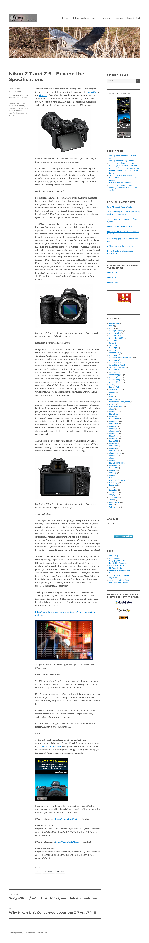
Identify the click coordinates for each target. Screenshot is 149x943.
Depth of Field (114, 387)
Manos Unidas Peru (116, 566)
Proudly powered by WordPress (35, 933)
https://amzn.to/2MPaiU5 (67, 819)
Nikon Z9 (112, 473)
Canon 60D (113, 341)
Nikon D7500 (114, 439)
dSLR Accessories (115, 390)
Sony (111, 488)
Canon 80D (113, 355)
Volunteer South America (118, 583)
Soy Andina (113, 578)
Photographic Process (117, 480)
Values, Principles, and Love (119, 580)
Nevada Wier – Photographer (120, 570)
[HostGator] (123, 602)
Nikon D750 (113, 436)
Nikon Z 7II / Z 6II (116, 463)
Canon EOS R (114, 360)
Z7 (15, 115)
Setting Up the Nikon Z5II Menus (121, 161)
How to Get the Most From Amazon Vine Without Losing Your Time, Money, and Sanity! (124, 170)
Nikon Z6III (113, 468)
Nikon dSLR (113, 451)
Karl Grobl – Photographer (119, 563)
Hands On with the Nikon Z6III (120, 183)
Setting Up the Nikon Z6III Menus (121, 175)
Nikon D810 (113, 443)
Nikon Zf (112, 475)
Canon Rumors (114, 558)
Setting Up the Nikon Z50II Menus (122, 163)
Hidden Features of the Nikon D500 (120, 246)
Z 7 (10, 115)
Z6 (13, 115)
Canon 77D (113, 348)
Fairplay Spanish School (118, 561)
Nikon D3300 (114, 412)
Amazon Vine (114, 323)
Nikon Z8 (112, 470)
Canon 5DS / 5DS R (116, 338)
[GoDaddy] (123, 610)
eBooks (112, 392)
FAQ (110, 394)
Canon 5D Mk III (115, 336)
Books (111, 326)
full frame (12, 106)
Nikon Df (112, 448)
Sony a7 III (113, 490)
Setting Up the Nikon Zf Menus (120, 185)
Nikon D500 (113, 414)
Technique (113, 497)
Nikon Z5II (113, 465)
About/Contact (133, 18)
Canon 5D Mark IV (116, 331)
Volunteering (114, 507)
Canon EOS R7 (114, 370)
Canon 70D (113, 345)
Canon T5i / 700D (115, 382)
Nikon (11, 97)
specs (22, 113)
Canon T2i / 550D (115, 375)
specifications (14, 113)
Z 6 (26, 113)
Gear (94, 18)
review (19, 111)
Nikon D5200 (114, 419)
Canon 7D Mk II (115, 353)
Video (111, 505)
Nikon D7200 (114, 434)
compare (12, 103)
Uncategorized (114, 502)
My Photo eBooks (115, 568)
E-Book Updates (81, 18)
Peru (111, 478)
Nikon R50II (113, 456)
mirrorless (20, 106)
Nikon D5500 (114, 421)
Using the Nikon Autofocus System (120, 227)
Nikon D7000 (114, 429)
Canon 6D (113, 343)
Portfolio (106, 18)
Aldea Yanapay (114, 556)
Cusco (111, 385)
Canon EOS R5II (115, 363)
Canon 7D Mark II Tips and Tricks (119, 207)
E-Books (66, 18)
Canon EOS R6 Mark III (117, 367)
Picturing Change (15, 933)
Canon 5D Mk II (115, 333)
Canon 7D (112, 350)
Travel (111, 500)
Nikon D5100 (114, 416)
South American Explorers (119, 575)
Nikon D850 (113, 446)
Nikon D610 (113, 426)
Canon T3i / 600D (115, 377)
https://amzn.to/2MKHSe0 (67, 842)
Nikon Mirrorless (115, 453)
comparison (21, 103)
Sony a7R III (113, 492)
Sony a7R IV (113, 495)
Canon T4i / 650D (115, 380)
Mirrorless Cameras (20, 95)
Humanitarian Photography (119, 402)
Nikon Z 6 (18, 97)
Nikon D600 (113, 424)
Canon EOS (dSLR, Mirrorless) (120, 358)
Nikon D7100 (114, 431)
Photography (114, 483)
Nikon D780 (113, 441)
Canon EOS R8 (114, 372)
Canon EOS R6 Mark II (117, 365)
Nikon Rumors (114, 573)
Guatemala (113, 399)
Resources (118, 18)
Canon (111, 328)
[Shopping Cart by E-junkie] (123, 617)
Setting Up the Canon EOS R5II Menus (123, 166)
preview (13, 111)
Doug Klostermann (16, 88)
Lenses (111, 404)
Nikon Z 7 (112, 461)
